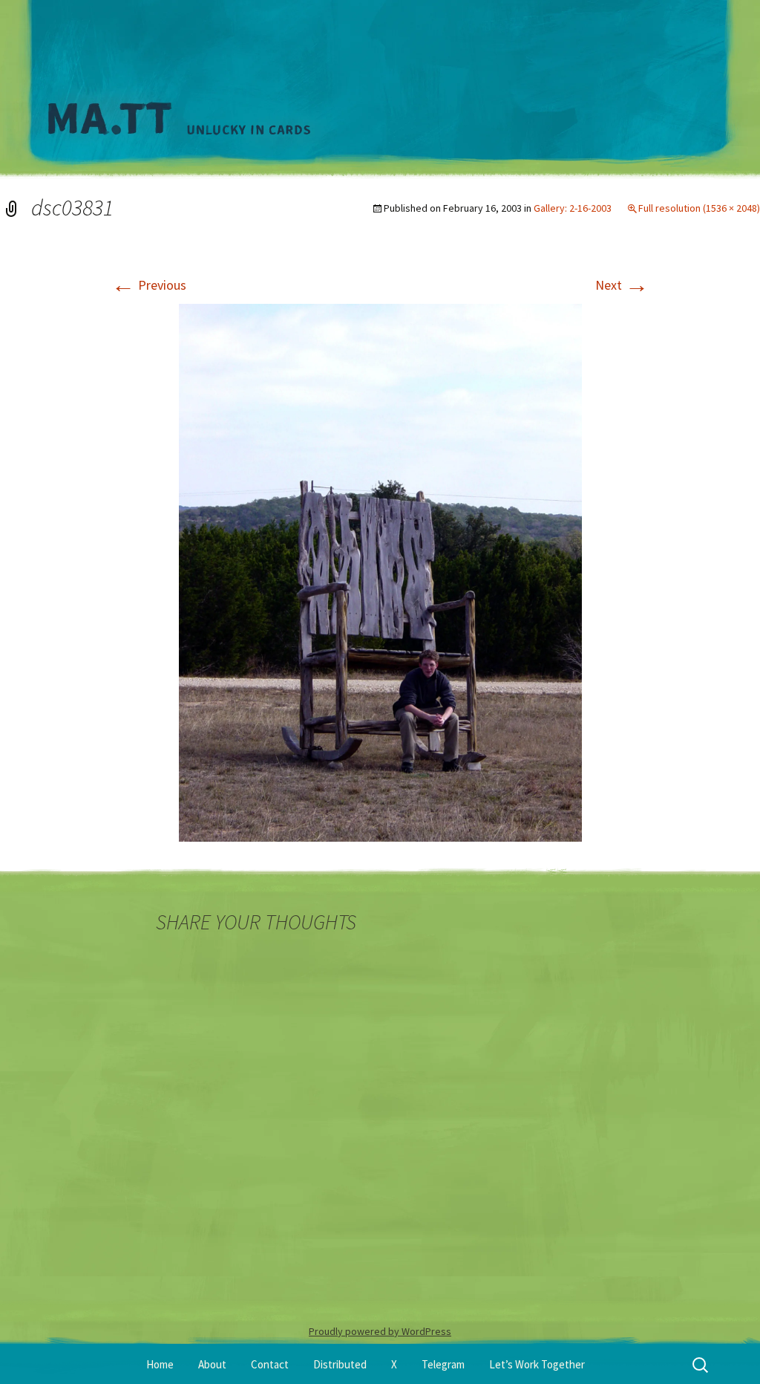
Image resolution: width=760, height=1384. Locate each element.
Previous (148, 284)
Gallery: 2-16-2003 (573, 208)
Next (622, 284)
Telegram (443, 1364)
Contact (270, 1364)
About (212, 1364)
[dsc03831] (380, 570)
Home (160, 1364)
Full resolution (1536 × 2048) (699, 208)
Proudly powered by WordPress (380, 1331)
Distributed (340, 1364)
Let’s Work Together (537, 1364)
